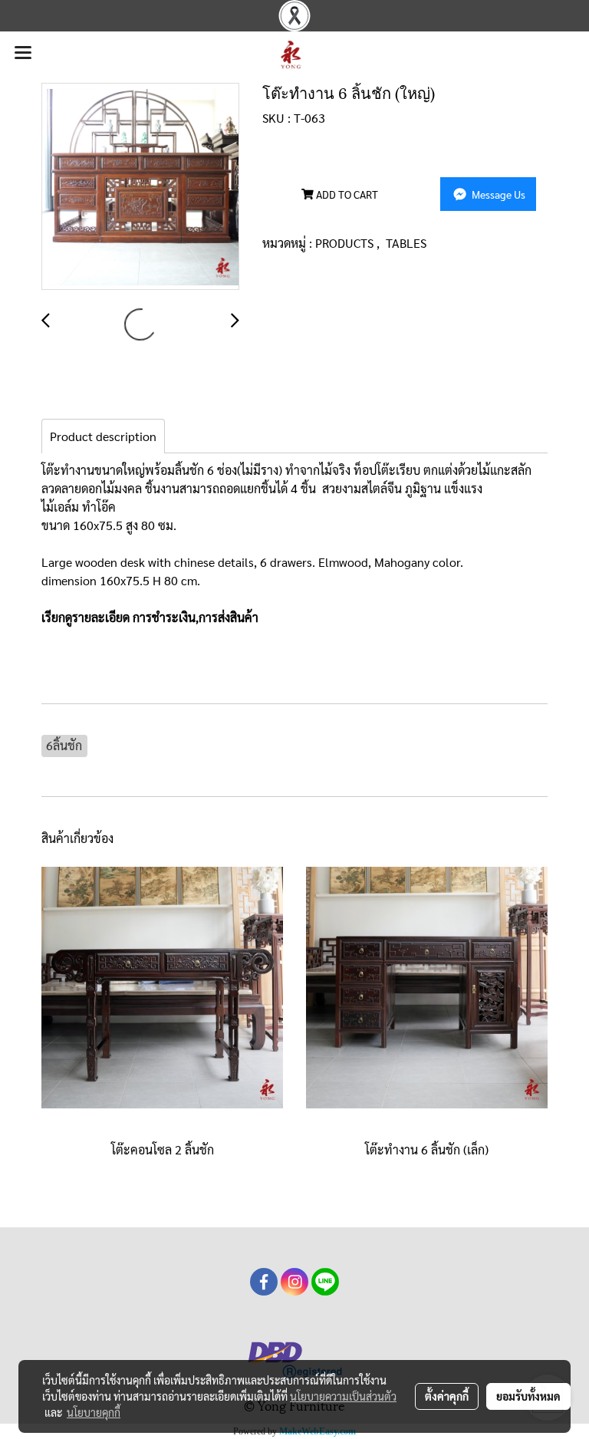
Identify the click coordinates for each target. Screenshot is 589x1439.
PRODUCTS (346, 243)
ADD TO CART (346, 194)
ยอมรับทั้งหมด (528, 1396)
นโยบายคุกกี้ (93, 1412)
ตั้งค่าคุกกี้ (447, 1396)
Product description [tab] (103, 436)
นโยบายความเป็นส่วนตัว (343, 1396)
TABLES (406, 243)
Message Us (497, 194)
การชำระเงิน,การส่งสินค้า (195, 617)
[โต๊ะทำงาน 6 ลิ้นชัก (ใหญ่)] (140, 187)
